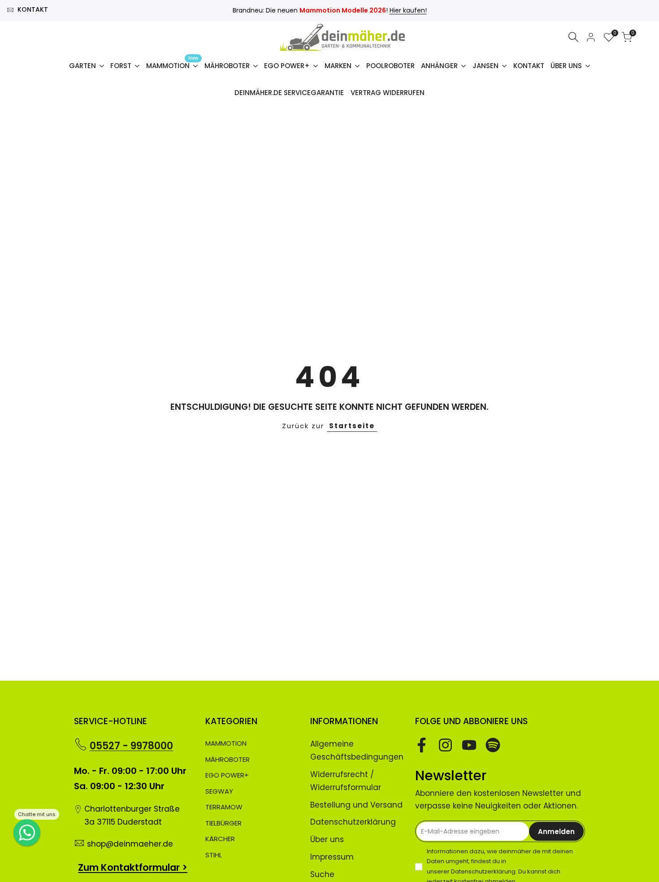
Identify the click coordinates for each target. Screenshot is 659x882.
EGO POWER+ (227, 775)
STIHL (213, 855)
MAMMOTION (226, 743)
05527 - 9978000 (131, 746)
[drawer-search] (573, 37)
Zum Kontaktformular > (132, 867)
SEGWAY (219, 791)
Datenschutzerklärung (353, 822)
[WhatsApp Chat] (26, 832)
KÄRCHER (220, 838)
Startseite (352, 425)
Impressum (332, 857)
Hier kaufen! (408, 10)
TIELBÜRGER (223, 823)
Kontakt (32, 9)
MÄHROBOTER (227, 759)
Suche (322, 874)
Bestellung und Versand (356, 804)
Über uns (327, 839)
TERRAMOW (224, 807)
